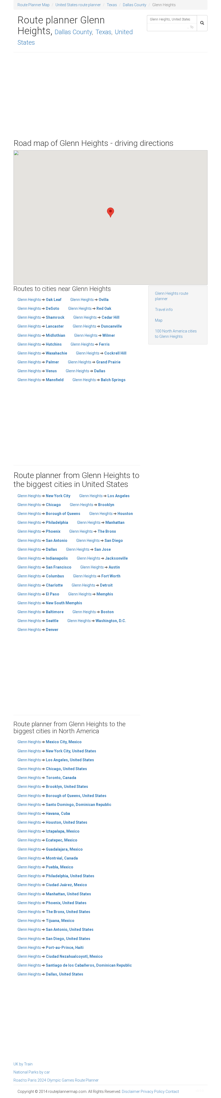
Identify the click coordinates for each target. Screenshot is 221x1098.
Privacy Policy (153, 1091)
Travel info (164, 309)
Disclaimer (131, 1091)
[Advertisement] (110, 95)
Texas (112, 5)
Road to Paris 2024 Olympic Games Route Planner (56, 1080)
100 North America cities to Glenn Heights (176, 334)
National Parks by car (31, 1072)
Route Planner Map (34, 5)
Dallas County (134, 5)
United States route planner (78, 5)
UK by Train (23, 1064)
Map (159, 320)
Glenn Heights (39, 299)
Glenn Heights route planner (171, 296)
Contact (172, 1091)
